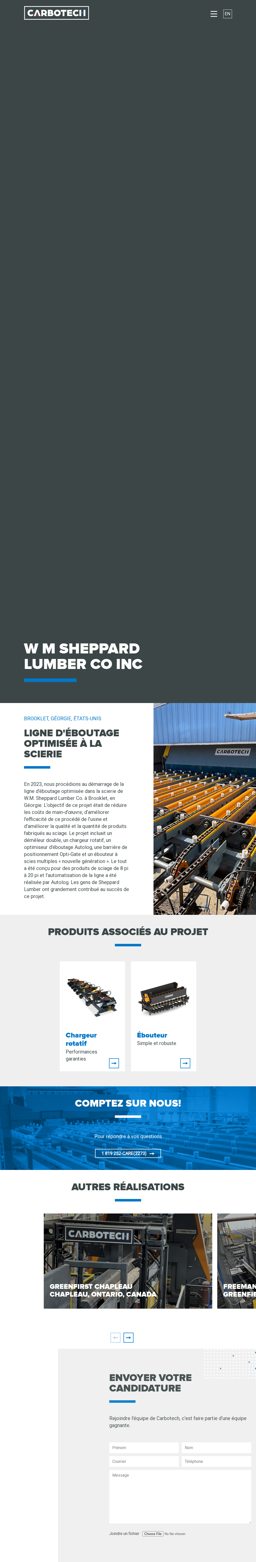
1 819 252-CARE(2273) (124, 1153)
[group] (128, 1261)
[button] (129, 1338)
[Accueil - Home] (56, 14)
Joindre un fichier (105, 1533)
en (228, 13)
